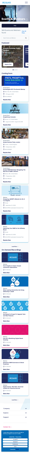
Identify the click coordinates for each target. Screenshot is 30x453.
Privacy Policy (18, 436)
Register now (8, 64)
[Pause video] (27, 19)
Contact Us (6, 427)
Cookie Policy (12, 436)
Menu (26, 2)
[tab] (13, 69)
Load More (14, 246)
